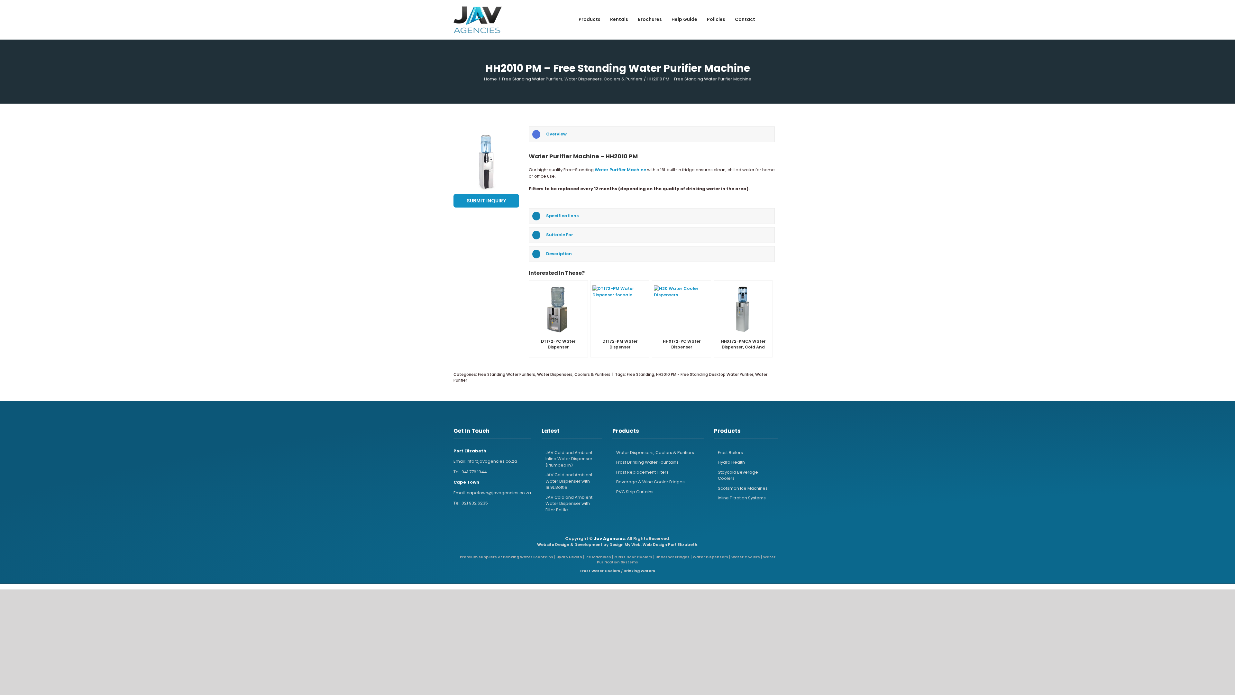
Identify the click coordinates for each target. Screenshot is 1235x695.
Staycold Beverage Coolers (738, 475)
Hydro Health (731, 462)
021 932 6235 (475, 503)
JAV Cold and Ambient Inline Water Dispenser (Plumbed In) (568, 458)
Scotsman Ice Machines (743, 488)
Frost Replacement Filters (642, 472)
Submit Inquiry (486, 200)
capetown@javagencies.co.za (499, 493)
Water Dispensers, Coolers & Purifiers (573, 374)
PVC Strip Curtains (635, 492)
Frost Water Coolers (600, 570)
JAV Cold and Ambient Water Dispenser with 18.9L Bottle (568, 481)
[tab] (651, 134)
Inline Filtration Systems (742, 498)
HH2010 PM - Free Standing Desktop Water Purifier (704, 374)
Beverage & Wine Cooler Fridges (650, 482)
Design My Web (625, 544)
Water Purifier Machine (620, 170)
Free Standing (640, 374)
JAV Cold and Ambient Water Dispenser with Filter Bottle (568, 503)
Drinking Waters (639, 570)
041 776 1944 (474, 472)
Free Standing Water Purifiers (506, 374)
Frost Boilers (730, 452)
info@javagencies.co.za (492, 461)
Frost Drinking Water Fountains (647, 462)
